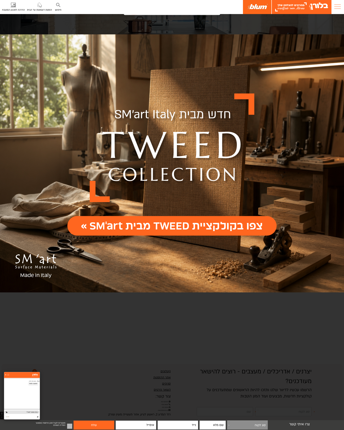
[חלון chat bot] (22, 395)
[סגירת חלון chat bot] (5, 374)
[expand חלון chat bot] (8, 374)
